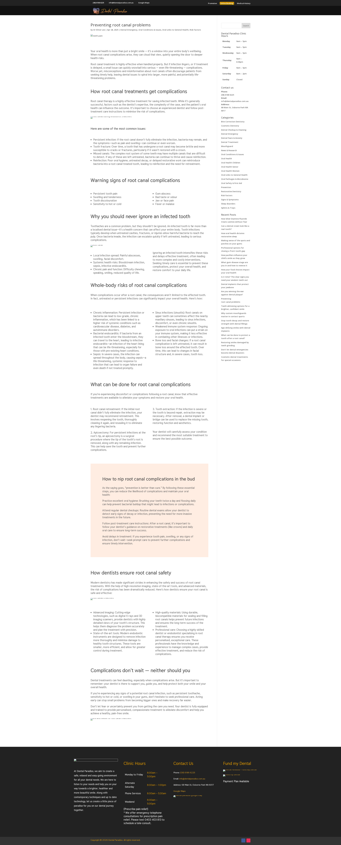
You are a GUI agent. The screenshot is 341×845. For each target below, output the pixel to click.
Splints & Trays (228, 208)
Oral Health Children (230, 162)
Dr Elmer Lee (99, 30)
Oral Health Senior (229, 167)
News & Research (229, 150)
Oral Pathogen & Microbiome (234, 179)
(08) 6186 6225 (187, 772)
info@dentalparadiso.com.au (192, 778)
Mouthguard (227, 146)
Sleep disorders (228, 203)
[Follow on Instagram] (248, 840)
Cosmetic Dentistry (230, 125)
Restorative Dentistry (231, 191)
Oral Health (226, 158)
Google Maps (179, 791)
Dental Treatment (229, 142)
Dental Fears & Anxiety (231, 138)
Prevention (226, 187)
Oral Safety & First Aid (231, 183)
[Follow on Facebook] (243, 840)
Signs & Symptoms (230, 199)
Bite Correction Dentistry (233, 121)
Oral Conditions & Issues (150, 30)
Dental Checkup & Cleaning (233, 130)
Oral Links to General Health (175, 30)
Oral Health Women (230, 171)
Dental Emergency (128, 30)
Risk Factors (195, 30)
